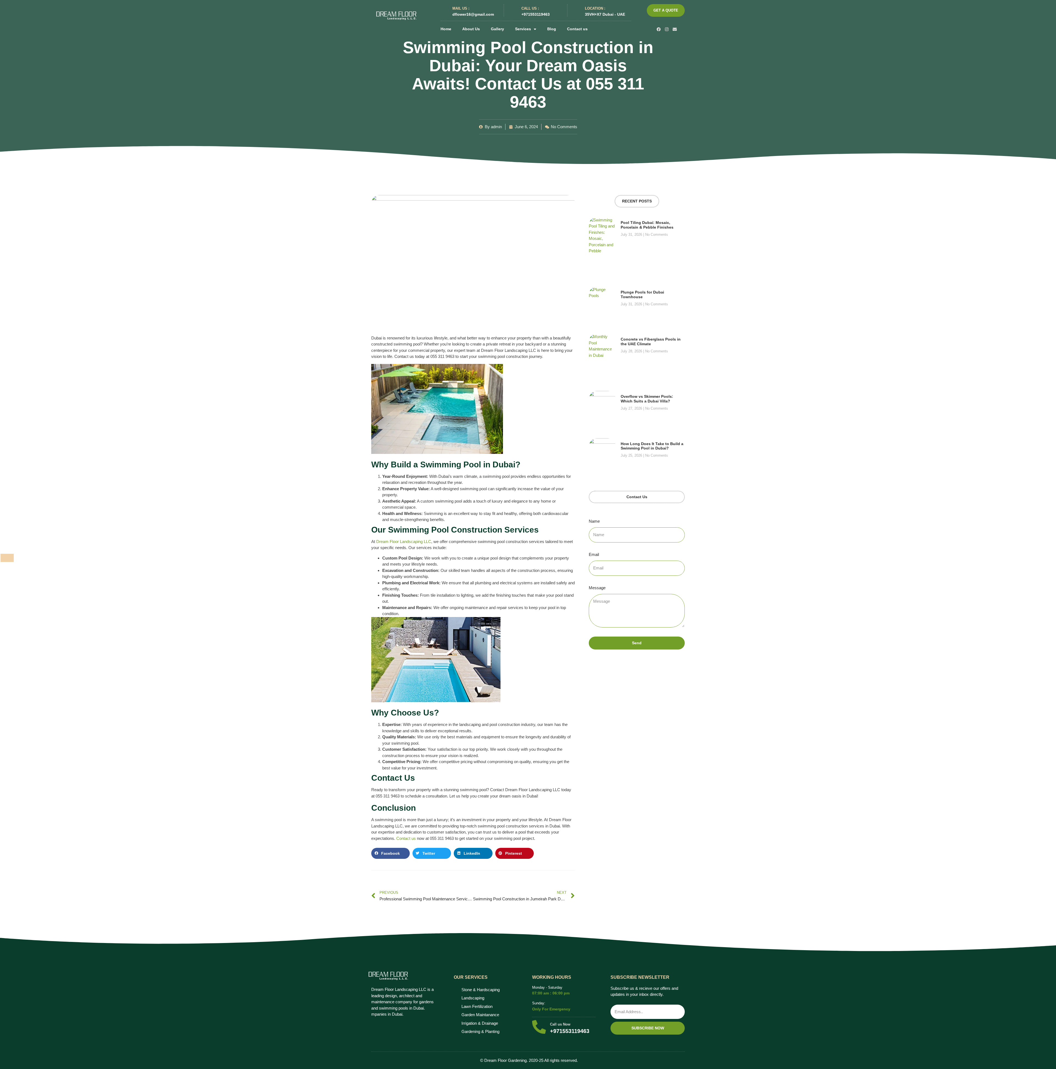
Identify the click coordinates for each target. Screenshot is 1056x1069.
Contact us (577, 29)
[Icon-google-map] (683, 29)
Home (446, 29)
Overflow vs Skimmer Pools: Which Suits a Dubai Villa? (647, 398)
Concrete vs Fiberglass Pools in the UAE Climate (651, 341)
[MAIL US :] (444, 10)
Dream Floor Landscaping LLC (403, 541)
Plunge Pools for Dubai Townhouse (642, 294)
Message (597, 587)
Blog (551, 29)
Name (594, 521)
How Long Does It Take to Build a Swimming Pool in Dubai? (652, 446)
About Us (471, 29)
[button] (390, 853)
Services (523, 29)
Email (594, 554)
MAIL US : (460, 8)
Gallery (497, 29)
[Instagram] (667, 29)
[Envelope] (675, 29)
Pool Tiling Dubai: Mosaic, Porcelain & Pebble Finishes (647, 224)
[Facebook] (659, 29)
